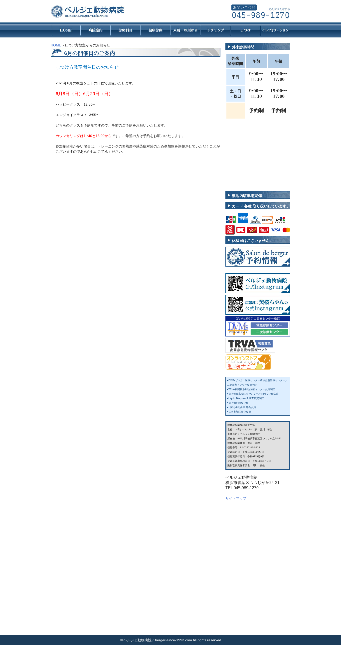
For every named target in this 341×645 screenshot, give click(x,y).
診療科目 (126, 29)
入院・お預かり (185, 29)
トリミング (215, 29)
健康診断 (155, 29)
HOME (66, 29)
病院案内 (96, 29)
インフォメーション (275, 29)
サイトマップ (235, 498)
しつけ (245, 29)
